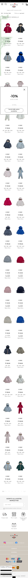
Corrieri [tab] (14, 564)
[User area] (22, 4)
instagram (9, 543)
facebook (21, 543)
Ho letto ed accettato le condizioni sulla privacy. (13, 508)
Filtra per (7, 13)
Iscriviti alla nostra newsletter (14, 110)
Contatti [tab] (14, 548)
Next (24, 491)
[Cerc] (5, 4)
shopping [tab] (14, 552)
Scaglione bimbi (14, 6)
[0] (26, 4)
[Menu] (2, 4)
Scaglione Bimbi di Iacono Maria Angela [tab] (14, 537)
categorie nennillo (10, 10)
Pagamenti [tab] (14, 556)
